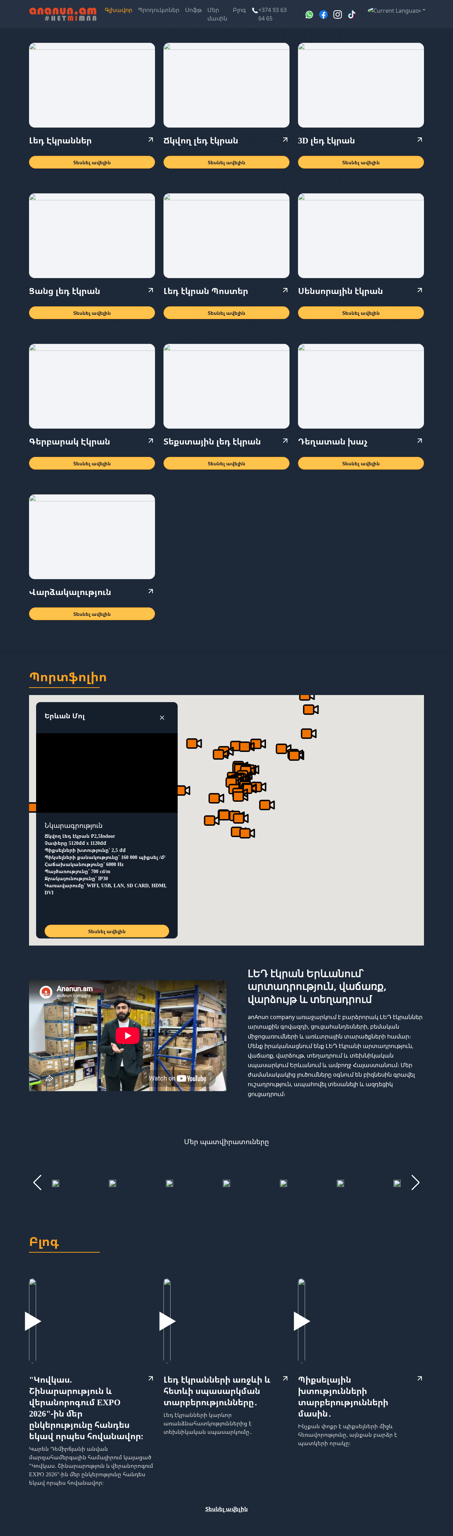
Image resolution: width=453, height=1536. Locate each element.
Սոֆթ (193, 10)
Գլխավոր (118, 10)
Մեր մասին (217, 14)
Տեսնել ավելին (92, 162)
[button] (394, 10)
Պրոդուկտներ (158, 10)
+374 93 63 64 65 (272, 14)
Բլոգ (239, 10)
